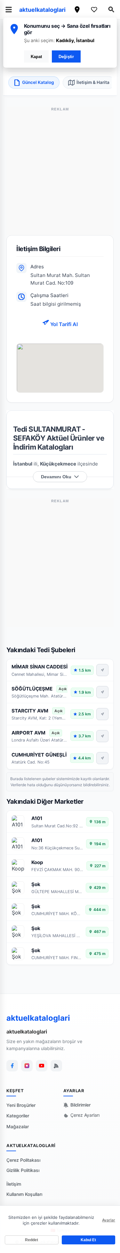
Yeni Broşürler (21, 1105)
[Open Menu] (9, 10)
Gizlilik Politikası (22, 1170)
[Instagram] (27, 1065)
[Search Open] (111, 10)
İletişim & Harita (92, 82)
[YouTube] (41, 1065)
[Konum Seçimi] (77, 9)
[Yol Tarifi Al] (102, 670)
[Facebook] (12, 1065)
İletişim (13, 1184)
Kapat (36, 56)
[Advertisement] (60, 175)
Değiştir (66, 56)
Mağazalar (17, 1126)
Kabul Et (88, 1240)
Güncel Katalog (38, 82)
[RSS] (56, 1065)
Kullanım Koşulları (24, 1194)
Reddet (31, 1240)
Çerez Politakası (23, 1160)
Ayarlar (108, 1220)
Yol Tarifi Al (63, 324)
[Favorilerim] (94, 10)
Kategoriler (17, 1115)
